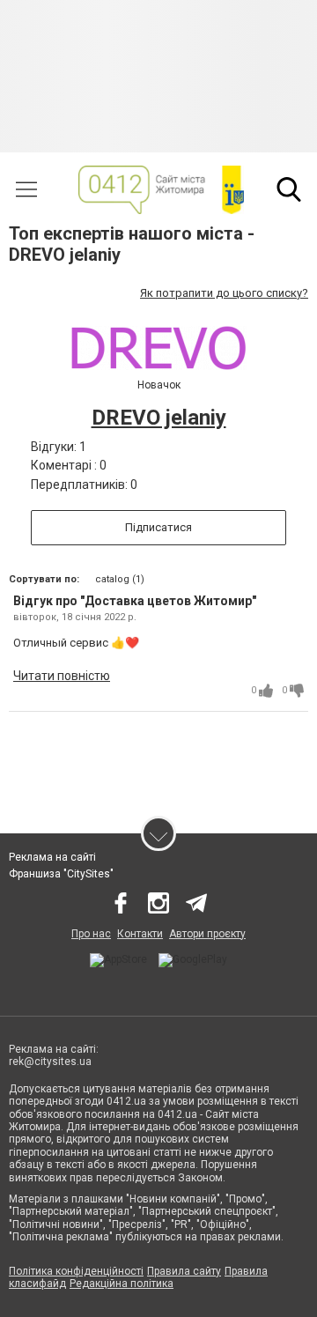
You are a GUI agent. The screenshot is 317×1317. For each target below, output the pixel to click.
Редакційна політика (121, 1283)
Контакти (140, 934)
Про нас (91, 934)
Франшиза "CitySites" (61, 874)
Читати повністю (61, 676)
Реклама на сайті (52, 857)
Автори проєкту (207, 934)
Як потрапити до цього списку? (224, 293)
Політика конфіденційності (76, 1271)
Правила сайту (184, 1271)
